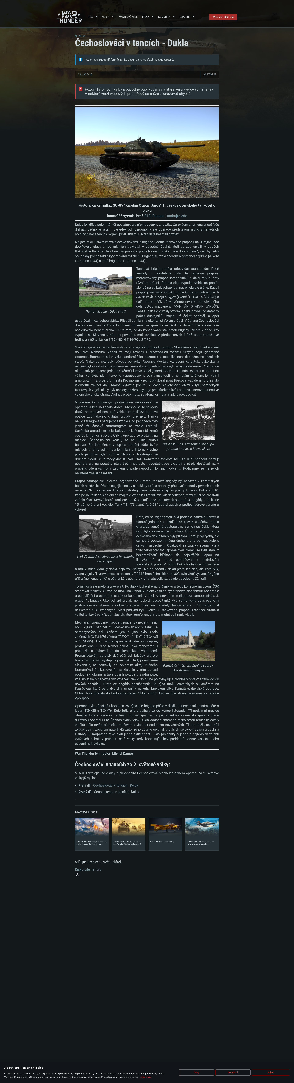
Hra (90, 16)
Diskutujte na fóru (88, 869)
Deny (196, 1072)
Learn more (145, 1076)
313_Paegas (154, 216)
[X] (77, 874)
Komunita (164, 16)
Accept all (233, 1072)
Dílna (145, 16)
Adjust (270, 1072)
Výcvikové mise (128, 16)
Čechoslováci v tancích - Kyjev (115, 785)
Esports (184, 16)
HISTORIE (210, 74)
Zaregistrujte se (223, 16)
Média (105, 16)
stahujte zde (177, 216)
